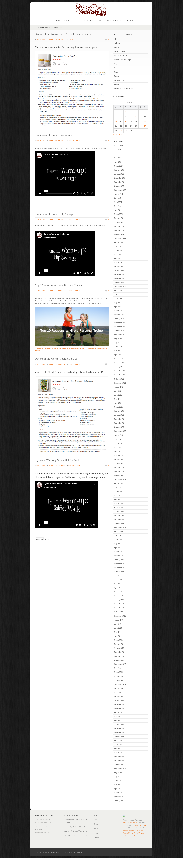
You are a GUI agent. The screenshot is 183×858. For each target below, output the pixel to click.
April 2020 (117, 451)
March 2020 (118, 455)
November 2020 (119, 423)
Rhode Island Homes (130, 822)
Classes (117, 47)
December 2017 (119, 564)
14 (116, 121)
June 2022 (118, 347)
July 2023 (117, 294)
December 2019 (119, 467)
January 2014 (119, 700)
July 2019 (117, 487)
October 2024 (119, 234)
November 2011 (119, 761)
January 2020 (119, 463)
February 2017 (119, 596)
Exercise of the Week (122, 55)
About (67, 20)
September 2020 (120, 431)
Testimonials (114, 20)
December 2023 (119, 274)
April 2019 (117, 499)
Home (57, 20)
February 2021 (119, 411)
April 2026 (117, 162)
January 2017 (119, 600)
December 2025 (119, 178)
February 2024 (119, 266)
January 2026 (119, 174)
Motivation (118, 68)
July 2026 (117, 150)
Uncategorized (74, 140)
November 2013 (119, 708)
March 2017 (118, 592)
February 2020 (119, 459)
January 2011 (119, 801)
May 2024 (117, 254)
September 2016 (120, 616)
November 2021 (119, 375)
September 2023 (120, 286)
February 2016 (119, 644)
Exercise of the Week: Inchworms (53, 135)
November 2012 (119, 732)
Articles (117, 43)
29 (121, 131)
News (116, 72)
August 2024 (118, 242)
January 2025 (119, 222)
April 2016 (117, 636)
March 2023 (118, 311)
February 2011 (119, 797)
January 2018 (119, 560)
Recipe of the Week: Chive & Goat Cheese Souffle (63, 34)
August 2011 (118, 773)
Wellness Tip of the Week (123, 89)
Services (88, 20)
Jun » (120, 134)
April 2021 (117, 403)
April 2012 (117, 748)
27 (145, 126)
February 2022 (119, 363)
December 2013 (119, 704)
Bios (77, 20)
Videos (116, 84)
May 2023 (117, 303)
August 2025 (118, 194)
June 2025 (118, 202)
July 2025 (117, 198)
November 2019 (119, 471)
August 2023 (118, 290)
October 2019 (119, 475)
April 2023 (117, 307)
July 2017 (117, 576)
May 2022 (117, 351)
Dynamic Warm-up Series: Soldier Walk (57, 460)
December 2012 (119, 728)
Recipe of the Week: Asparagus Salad (56, 358)
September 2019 (120, 479)
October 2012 (119, 736)
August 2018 (118, 531)
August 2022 (118, 339)
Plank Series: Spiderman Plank (75, 835)
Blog (100, 20)
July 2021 (117, 391)
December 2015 (119, 652)
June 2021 (118, 395)
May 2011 (117, 785)
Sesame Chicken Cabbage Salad (75, 831)
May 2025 (117, 206)
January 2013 (119, 724)
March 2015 (118, 672)
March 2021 (118, 407)
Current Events (119, 51)
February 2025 (119, 218)
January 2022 (119, 367)
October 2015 (119, 660)
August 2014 (118, 688)
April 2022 (117, 355)
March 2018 (118, 552)
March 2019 (118, 503)
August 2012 (118, 740)
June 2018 (118, 540)
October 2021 (119, 379)
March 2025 (118, 214)
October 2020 (119, 427)
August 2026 (118, 146)
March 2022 (118, 359)
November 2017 (119, 568)
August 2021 (118, 387)
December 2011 (119, 757)
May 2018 (117, 544)
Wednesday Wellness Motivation (75, 826)
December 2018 (119, 515)
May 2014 (117, 692)
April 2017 (117, 588)
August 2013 (118, 712)
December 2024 (119, 226)
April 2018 (117, 548)
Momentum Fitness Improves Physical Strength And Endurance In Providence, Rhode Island (135, 833)
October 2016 (119, 612)
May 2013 (117, 716)
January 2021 (119, 415)
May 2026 (117, 158)
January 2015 (119, 680)
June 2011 (118, 781)
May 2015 (117, 668)
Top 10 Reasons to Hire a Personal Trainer (58, 285)
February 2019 (119, 507)
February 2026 (119, 170)
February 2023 (119, 315)
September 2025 (120, 190)
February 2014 (119, 696)
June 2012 (118, 744)
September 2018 (120, 527)
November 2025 (119, 182)
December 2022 (119, 323)
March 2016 (118, 640)
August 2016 (118, 620)
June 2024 (118, 250)
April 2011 (117, 789)
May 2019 (117, 495)
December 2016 (119, 604)
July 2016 (117, 624)
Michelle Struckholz (57, 39)
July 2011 (117, 777)
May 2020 (117, 447)
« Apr (115, 134)
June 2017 (118, 580)
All (115, 39)
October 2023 (119, 282)
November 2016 (119, 608)
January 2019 (119, 511)
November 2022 (119, 327)
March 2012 (118, 752)
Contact (129, 20)
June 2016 (118, 628)
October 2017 (119, 572)
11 (136, 116)
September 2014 (120, 684)
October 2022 (119, 331)
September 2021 (120, 383)
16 (126, 121)
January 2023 (119, 319)
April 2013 (117, 720)
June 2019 (118, 491)
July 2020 (117, 439)
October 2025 (119, 186)
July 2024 (117, 246)
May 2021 (117, 399)
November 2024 (119, 230)
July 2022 (117, 343)
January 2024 (119, 270)
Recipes (71, 39)
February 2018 (119, 556)
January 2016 (119, 648)
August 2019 (118, 483)
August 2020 (118, 435)
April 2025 (117, 210)
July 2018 (117, 535)
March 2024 (118, 262)
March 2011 (118, 793)
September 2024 (120, 238)
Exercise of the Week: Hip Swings (54, 214)
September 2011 (120, 769)
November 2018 (119, 520)
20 (145, 121)
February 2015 (119, 676)
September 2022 (120, 335)
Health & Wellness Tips (122, 60)
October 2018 (119, 524)
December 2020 (119, 419)
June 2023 (118, 298)
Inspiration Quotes (120, 64)
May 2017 (117, 584)
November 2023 (119, 278)
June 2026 (118, 154)
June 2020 (118, 443)
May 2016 (117, 632)
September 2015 (120, 664)
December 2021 (119, 371)
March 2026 (118, 166)
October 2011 (119, 765)
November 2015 (119, 656)
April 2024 (117, 258)
